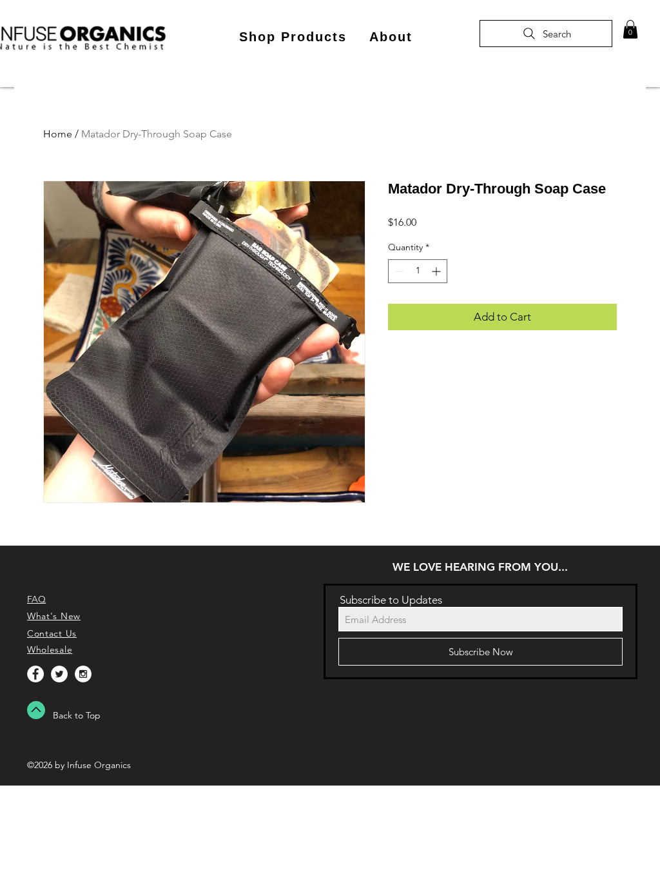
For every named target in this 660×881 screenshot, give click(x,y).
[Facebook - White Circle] (35, 674)
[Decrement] (398, 271)
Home (57, 134)
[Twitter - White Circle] (59, 674)
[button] (293, 37)
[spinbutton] (417, 271)
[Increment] (437, 271)
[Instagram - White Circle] (83, 674)
